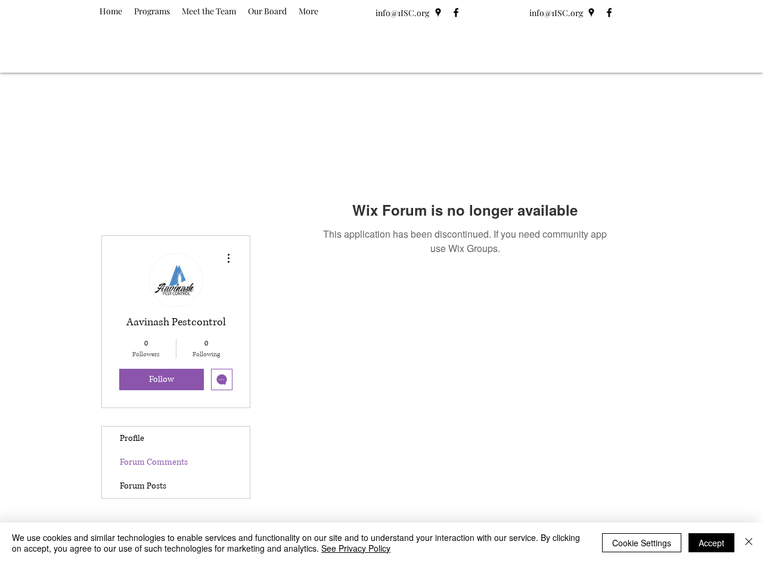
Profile (132, 438)
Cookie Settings (641, 543)
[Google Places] (438, 12)
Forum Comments (154, 462)
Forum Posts (143, 486)
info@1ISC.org (402, 12)
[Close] (749, 542)
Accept (711, 543)
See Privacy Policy (355, 548)
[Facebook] (456, 12)
